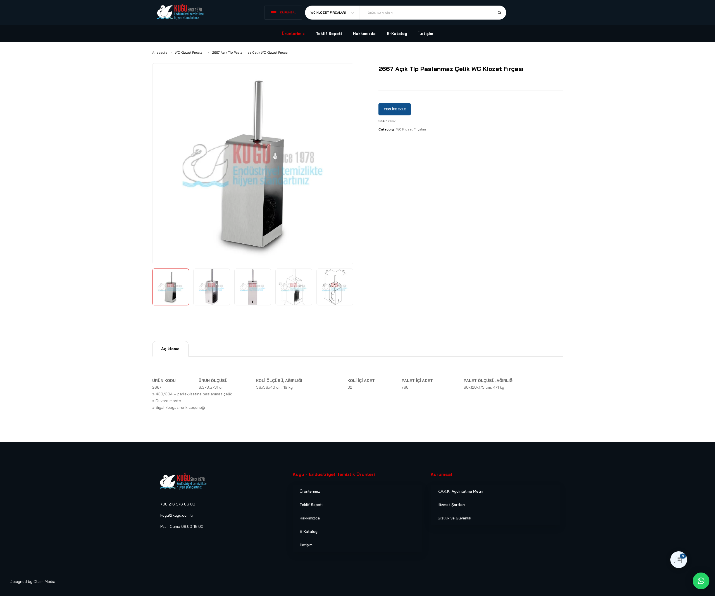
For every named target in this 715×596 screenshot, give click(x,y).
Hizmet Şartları (451, 504)
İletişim (306, 544)
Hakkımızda (310, 518)
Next (342, 162)
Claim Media (44, 581)
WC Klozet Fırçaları (189, 52)
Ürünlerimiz (310, 491)
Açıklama (170, 348)
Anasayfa (159, 52)
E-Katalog (309, 531)
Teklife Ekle (394, 109)
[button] (701, 581)
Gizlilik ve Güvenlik (454, 518)
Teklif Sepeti (311, 504)
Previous (162, 162)
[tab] (170, 349)
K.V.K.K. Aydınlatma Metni (460, 491)
